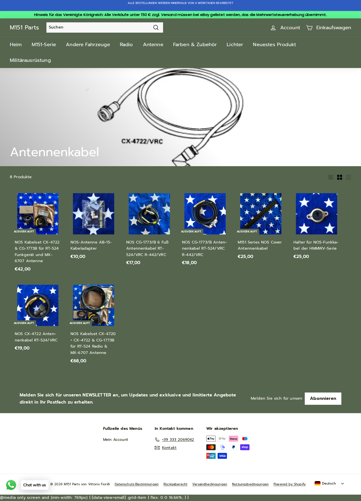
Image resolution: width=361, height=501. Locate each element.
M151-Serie (44, 44)
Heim (16, 44)
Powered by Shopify (290, 484)
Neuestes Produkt (274, 44)
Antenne (153, 44)
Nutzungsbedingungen (250, 484)
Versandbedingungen (209, 484)
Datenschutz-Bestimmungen (137, 484)
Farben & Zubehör (195, 44)
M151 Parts (24, 27)
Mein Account (115, 439)
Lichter (235, 44)
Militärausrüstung (30, 60)
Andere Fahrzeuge (88, 44)
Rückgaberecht (175, 484)
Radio (126, 44)
